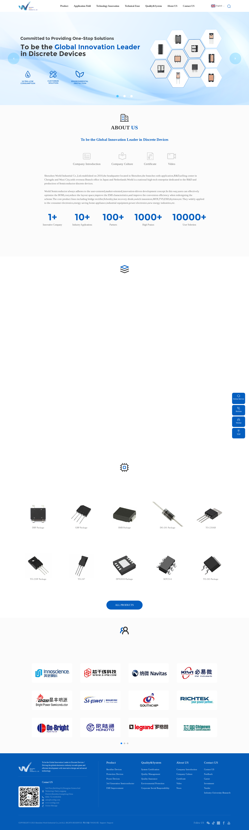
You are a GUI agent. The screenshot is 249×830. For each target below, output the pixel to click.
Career (207, 779)
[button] (117, 96)
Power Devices (113, 779)
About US (172, 6)
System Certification (150, 769)
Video (179, 783)
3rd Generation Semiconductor (120, 783)
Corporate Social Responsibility (155, 788)
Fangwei (110, 823)
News (178, 788)
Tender (207, 788)
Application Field (82, 6)
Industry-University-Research (217, 793)
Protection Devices (114, 774)
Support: (103, 823)
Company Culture (184, 774)
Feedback (208, 774)
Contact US (189, 6)
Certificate (181, 779)
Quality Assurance (149, 779)
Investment (209, 783)
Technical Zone (132, 6)
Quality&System (153, 6)
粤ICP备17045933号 (91, 823)
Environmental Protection (152, 783)
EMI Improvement (114, 788)
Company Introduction (186, 769)
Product (111, 762)
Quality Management (150, 774)
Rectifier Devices (114, 769)
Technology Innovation (107, 6)
